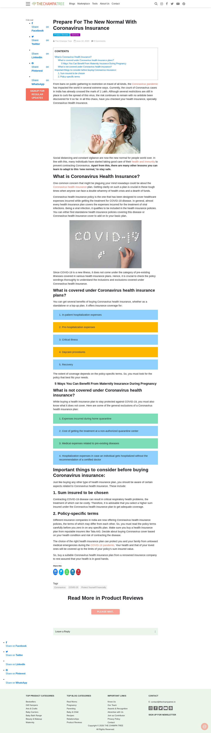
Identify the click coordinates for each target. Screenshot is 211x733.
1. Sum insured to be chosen (71, 73)
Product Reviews (61, 35)
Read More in (105, 598)
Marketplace (83, 3)
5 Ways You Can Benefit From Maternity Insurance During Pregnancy (93, 63)
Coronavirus (59, 587)
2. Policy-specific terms (69, 76)
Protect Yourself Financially (93, 587)
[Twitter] (172, 4)
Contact (116, 3)
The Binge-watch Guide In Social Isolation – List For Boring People (95, 624)
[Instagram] (161, 4)
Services (75, 35)
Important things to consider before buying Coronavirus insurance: (85, 70)
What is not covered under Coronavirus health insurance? (85, 66)
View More (105, 708)
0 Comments (100, 41)
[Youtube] (178, 4)
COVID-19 (73, 587)
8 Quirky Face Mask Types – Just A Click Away (83, 700)
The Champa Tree (63, 41)
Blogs (72, 3)
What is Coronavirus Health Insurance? (73, 57)
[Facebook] (167, 4)
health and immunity (143, 161)
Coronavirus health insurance (70, 187)
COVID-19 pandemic (102, 545)
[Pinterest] (183, 4)
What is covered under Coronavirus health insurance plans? (86, 60)
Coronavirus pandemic (145, 84)
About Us (104, 3)
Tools (95, 3)
